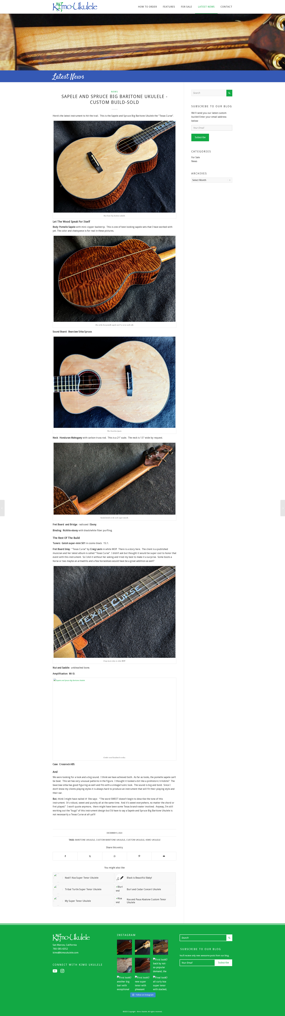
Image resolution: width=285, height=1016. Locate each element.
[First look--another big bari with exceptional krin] (124, 983)
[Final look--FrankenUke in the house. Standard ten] (142, 947)
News (114, 91)
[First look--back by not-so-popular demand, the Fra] (160, 965)
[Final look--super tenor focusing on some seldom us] (160, 947)
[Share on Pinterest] (139, 856)
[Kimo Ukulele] (75, 7)
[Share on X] (90, 856)
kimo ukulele (153, 840)
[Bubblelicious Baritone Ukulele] (282, 508)
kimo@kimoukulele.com (65, 952)
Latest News (68, 77)
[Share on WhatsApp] (114, 856)
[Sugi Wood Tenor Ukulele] (2, 508)
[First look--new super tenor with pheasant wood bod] (142, 983)
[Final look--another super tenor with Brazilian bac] (124, 947)
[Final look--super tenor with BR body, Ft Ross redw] (142, 965)
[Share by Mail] (164, 856)
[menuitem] (147, 7)
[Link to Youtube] (55, 971)
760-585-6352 (60, 948)
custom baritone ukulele (110, 840)
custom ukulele (135, 840)
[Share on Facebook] (65, 856)
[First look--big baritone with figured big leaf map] (124, 965)
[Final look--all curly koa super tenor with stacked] (160, 983)
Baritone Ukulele (85, 840)
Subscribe (200, 137)
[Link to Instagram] (62, 971)
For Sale (195, 157)
